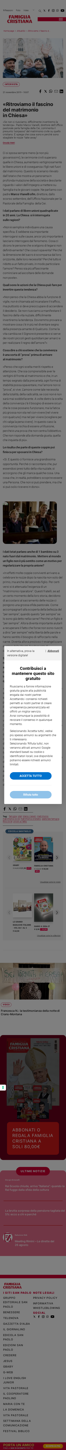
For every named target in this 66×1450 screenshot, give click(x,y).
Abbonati (53, 651)
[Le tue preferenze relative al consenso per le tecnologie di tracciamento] (3, 1088)
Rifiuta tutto (30, 794)
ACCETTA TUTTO (31, 776)
